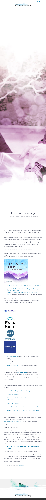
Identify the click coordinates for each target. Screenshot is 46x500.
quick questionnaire (22, 372)
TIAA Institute (21, 465)
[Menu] (43, 1)
